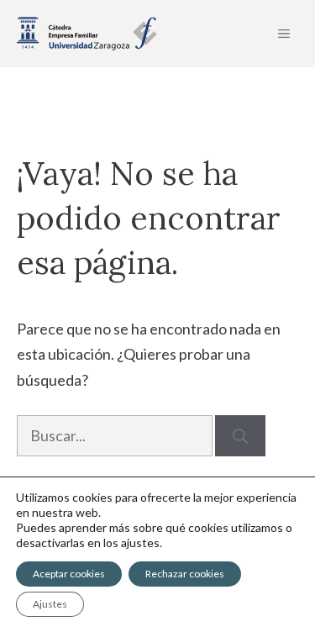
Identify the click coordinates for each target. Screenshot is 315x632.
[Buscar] (240, 435)
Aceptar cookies (69, 573)
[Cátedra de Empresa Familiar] (87, 33)
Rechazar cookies (184, 573)
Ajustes (50, 604)
